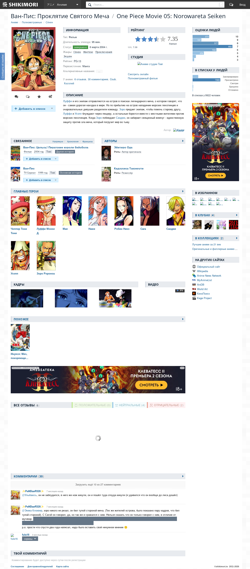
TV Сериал (30, 172)
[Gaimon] (211, 203)
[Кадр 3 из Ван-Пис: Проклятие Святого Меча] (118, 298)
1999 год (42, 172)
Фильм (28, 151)
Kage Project (204, 298)
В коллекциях (209, 238)
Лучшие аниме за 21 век (206, 244)
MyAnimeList (204, 280)
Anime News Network (209, 275)
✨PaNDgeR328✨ (33, 491)
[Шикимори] (20, 4)
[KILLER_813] (227, 199)
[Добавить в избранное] (39, 97)
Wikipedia (202, 271)
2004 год (39, 151)
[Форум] (231, 4)
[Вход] (242, 4)
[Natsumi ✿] (195, 199)
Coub (113, 79)
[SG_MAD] (236, 199)
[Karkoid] (219, 203)
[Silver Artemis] (211, 199)
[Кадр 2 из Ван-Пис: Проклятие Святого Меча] (74, 298)
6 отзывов (80, 79)
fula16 (25, 534)
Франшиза (87, 141)
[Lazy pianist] (203, 203)
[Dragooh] (219, 199)
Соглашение (18, 566)
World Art (202, 289)
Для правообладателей (40, 566)
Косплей (69, 83)
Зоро (122, 109)
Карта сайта (62, 566)
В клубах (204, 215)
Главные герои (26, 191)
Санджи (120, 117)
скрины (28, 539)
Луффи (67, 101)
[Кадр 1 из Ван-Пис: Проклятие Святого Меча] (30, 298)
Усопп (78, 113)
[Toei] (48, 152)
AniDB (200, 284)
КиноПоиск (203, 293)
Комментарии (28, 476)
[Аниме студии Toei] (156, 64)
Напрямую (58, 141)
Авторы (110, 141)
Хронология (73, 141)
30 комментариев (98, 79)
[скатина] (203, 199)
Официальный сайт (208, 266)
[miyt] (195, 203)
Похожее (21, 319)
